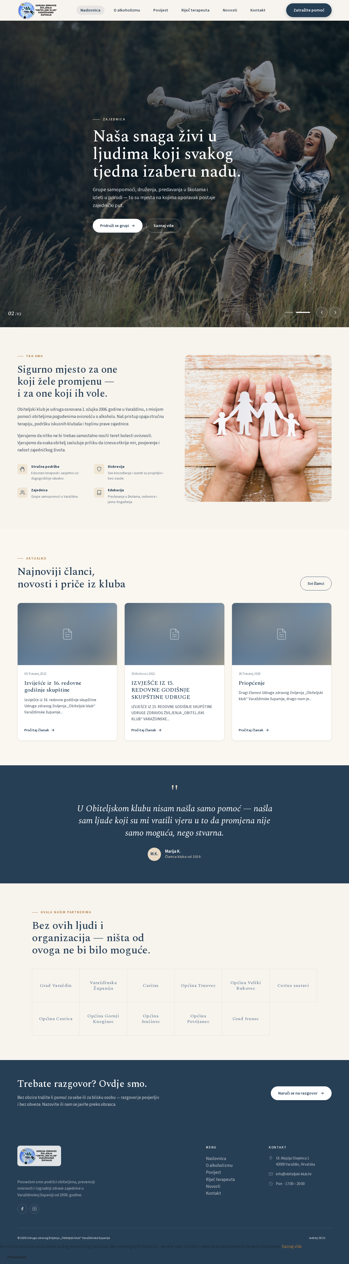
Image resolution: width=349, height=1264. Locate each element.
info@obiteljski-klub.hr (294, 1170)
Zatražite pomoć (309, 10)
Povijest (160, 10)
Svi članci (316, 583)
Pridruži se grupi (114, 217)
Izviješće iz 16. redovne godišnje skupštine (52, 686)
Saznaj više (164, 217)
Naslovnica (90, 10)
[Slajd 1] (292, 312)
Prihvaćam (17, 1257)
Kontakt (257, 10)
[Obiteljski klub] (38, 10)
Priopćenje (252, 683)
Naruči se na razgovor (298, 1093)
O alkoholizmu (127, 10)
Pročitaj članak (36, 730)
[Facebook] (22, 1205)
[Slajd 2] (306, 312)
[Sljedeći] (335, 312)
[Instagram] (34, 1205)
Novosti (230, 10)
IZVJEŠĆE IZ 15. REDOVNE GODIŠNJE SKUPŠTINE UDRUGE (160, 690)
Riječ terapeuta (195, 10)
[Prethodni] (322, 312)
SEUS (322, 1238)
